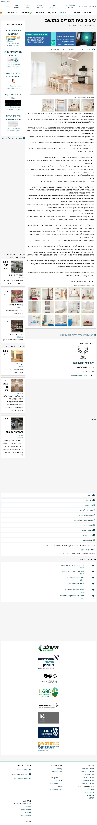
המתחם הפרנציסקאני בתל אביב (72, 596)
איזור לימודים (88, 535)
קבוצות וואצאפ (87, 540)
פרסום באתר (26, 810)
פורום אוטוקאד (88, 780)
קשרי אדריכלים (53, 6)
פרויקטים (89, 505)
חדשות (90, 495)
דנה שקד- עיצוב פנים (87, 25)
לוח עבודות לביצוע (70, 6)
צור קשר (28, 813)
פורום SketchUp (87, 783)
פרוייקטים (83, 6)
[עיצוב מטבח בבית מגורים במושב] (60, 71)
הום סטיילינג (89, 775)
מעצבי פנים (89, 792)
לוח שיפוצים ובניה (86, 515)
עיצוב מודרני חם (68, 49)
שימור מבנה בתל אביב (75, 584)
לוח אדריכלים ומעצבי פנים (83, 510)
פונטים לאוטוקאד (55, 789)
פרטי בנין (59, 780)
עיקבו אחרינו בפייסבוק (20, 774)
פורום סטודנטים (88, 777)
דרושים (6, 6)
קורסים (59, 769)
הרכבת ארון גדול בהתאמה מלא (72, 565)
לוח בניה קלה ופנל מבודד (83, 520)
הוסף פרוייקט (86, 549)
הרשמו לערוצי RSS (21, 779)
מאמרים (92, 6)
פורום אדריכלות (88, 769)
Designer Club (56, 772)
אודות (28, 807)
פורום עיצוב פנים (87, 772)
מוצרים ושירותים (40, 6)
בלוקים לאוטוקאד (55, 783)
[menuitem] (91, 6)
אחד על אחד (27, 6)
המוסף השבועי (87, 530)
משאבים (59, 786)
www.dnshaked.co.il (79, 375)
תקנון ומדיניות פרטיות (22, 804)
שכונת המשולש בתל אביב (74, 590)
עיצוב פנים (89, 49)
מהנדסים (90, 795)
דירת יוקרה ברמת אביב (75, 578)
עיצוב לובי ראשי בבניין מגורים (73, 571)
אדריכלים (90, 789)
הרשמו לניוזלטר (23, 770)
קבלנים (91, 798)
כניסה (3, 2)
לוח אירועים (16, 6)
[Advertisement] (60, 398)
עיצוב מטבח (55, 49)
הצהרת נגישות (25, 816)
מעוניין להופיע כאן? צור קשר (11, 138)
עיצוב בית (79, 49)
